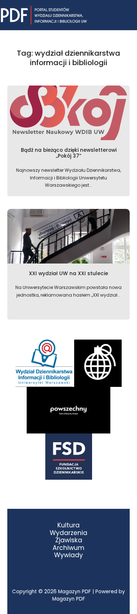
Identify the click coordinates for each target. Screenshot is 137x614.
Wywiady (68, 555)
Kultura (68, 525)
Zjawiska (68, 540)
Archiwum (68, 548)
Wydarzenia (68, 533)
